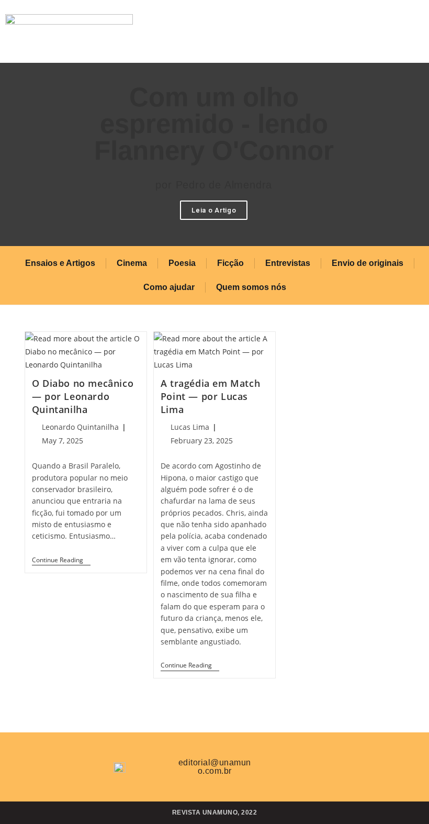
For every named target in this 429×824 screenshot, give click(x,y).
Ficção (230, 263)
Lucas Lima (190, 427)
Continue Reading (61, 560)
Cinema (132, 263)
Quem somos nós (251, 287)
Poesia (182, 263)
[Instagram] (316, 765)
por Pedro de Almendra (213, 185)
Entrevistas (287, 263)
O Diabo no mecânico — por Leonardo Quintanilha (82, 396)
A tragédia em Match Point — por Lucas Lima (210, 396)
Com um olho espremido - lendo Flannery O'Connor (214, 123)
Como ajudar (169, 287)
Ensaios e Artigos (60, 263)
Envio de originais (367, 263)
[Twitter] (285, 765)
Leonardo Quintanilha (80, 427)
